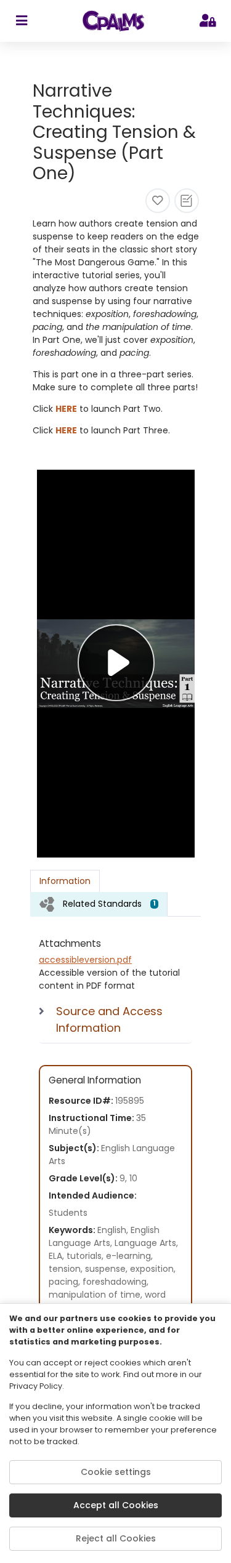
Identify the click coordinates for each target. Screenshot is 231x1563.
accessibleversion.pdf (85, 960)
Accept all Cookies (115, 1505)
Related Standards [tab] (109, 904)
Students (68, 1213)
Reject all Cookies (116, 1538)
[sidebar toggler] (21, 20)
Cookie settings (116, 1472)
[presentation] (99, 904)
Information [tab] (65, 881)
